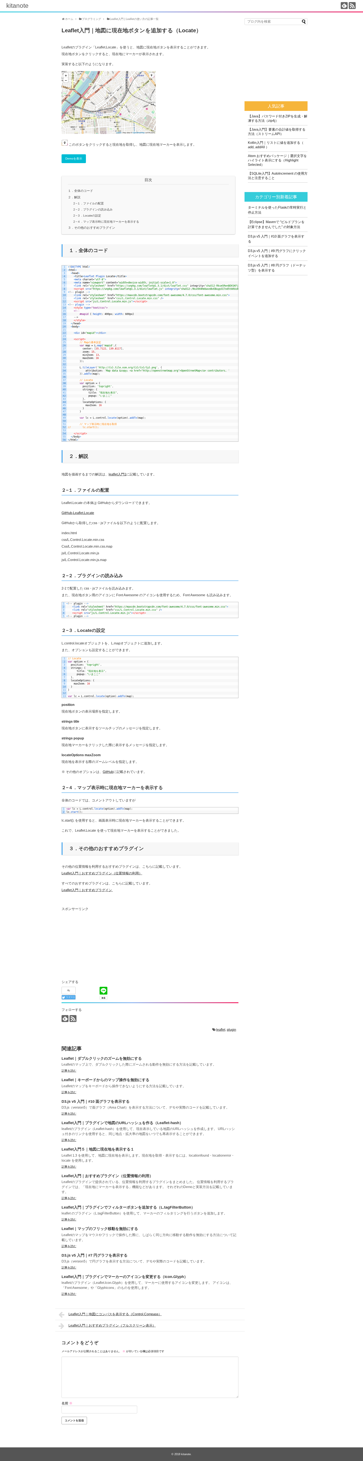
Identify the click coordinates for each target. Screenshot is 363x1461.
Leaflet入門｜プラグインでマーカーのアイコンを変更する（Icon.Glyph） (125, 1277)
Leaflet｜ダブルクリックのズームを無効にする (102, 1058)
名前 (67, 1403)
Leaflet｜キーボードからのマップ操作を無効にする (105, 1080)
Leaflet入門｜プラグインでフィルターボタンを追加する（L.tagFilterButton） (128, 1207)
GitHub (108, 772)
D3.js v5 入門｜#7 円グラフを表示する (95, 1255)
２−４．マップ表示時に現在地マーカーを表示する (106, 221)
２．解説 (74, 197)
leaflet (220, 1029)
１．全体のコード (80, 190)
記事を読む (69, 1070)
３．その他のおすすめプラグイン (91, 227)
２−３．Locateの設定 (87, 215)
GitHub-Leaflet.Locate (78, 513)
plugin (231, 1029)
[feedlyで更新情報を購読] (344, 5)
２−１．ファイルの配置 (88, 203)
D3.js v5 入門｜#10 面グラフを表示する (96, 1101)
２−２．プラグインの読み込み (93, 209)
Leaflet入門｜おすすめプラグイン (87, 890)
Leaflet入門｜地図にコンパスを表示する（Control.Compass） (115, 1314)
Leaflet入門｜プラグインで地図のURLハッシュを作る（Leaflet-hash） (122, 1123)
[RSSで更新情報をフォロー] (352, 5)
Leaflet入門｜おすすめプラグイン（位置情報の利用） (102, 873)
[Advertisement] (97, 941)
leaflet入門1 (117, 474)
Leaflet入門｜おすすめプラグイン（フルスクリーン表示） (112, 1325)
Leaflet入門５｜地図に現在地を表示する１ (98, 1149)
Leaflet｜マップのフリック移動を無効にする (100, 1229)
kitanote (17, 5)
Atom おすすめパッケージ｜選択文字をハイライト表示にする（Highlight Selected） (277, 160)
